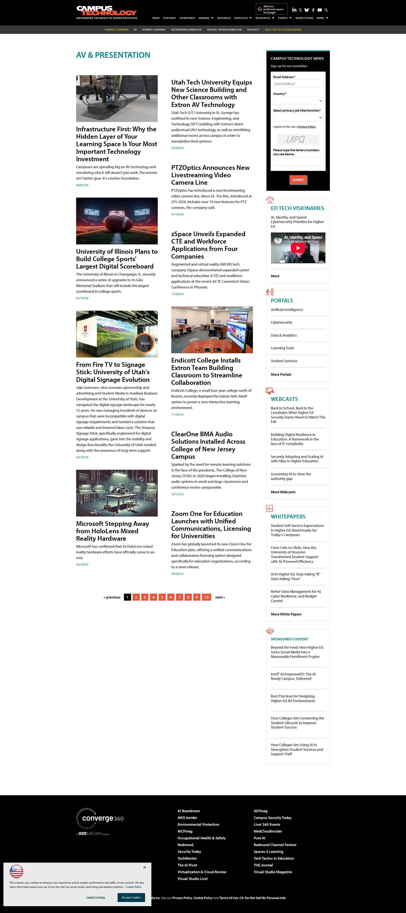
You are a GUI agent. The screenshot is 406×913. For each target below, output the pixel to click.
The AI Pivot (187, 865)
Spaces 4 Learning (268, 851)
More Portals (281, 374)
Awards (204, 17)
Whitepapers (288, 516)
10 (206, 597)
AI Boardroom (189, 810)
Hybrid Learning (154, 29)
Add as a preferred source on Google (273, 9)
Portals (282, 300)
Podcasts (241, 17)
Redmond (185, 844)
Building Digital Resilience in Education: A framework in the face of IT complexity (295, 439)
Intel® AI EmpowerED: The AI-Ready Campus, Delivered (294, 676)
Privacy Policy (307, 127)
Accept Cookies (131, 897)
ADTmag (260, 810)
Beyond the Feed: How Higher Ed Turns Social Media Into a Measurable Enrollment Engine (297, 652)
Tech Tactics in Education (274, 858)
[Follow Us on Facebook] (313, 10)
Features (169, 17)
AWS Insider (187, 817)
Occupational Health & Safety (202, 837)
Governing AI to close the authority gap (291, 476)
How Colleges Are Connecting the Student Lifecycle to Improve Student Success (297, 723)
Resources (263, 17)
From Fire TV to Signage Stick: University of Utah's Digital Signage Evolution (113, 371)
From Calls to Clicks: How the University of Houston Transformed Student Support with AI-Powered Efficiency (294, 554)
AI (135, 29)
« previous (112, 597)
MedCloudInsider (268, 831)
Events (283, 17)
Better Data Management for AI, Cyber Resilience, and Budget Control (296, 596)
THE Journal (263, 865)
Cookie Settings (95, 897)
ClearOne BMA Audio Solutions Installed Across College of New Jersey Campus (208, 444)
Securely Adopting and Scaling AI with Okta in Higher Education (297, 459)
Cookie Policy (203, 898)
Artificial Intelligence (287, 309)
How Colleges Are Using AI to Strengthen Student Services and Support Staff (297, 749)
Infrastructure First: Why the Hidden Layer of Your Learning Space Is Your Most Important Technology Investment (116, 144)
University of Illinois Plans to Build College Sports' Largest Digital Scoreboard (117, 258)
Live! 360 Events (267, 824)
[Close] (144, 867)
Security (253, 29)
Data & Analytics (284, 335)
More (320, 17)
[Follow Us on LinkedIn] (294, 9)
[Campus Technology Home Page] (106, 12)
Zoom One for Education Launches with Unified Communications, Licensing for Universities (211, 524)
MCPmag (185, 831)
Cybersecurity (281, 322)
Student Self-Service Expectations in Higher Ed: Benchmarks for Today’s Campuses (297, 530)
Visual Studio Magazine (273, 871)
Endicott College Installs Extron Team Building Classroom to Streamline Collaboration (206, 371)
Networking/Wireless (186, 29)
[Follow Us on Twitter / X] (300, 10)
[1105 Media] (101, 857)
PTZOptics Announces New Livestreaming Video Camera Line (210, 174)
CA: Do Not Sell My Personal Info (262, 898)
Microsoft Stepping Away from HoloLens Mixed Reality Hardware (112, 530)
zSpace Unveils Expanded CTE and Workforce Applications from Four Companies (208, 244)
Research (224, 17)
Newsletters (304, 17)
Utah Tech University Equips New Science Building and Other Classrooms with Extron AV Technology (211, 93)
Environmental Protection (198, 824)
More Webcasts (283, 491)
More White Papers (286, 614)
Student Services (284, 360)
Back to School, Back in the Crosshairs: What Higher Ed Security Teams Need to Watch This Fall (298, 415)
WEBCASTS (284, 398)
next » (220, 597)
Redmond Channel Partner (275, 844)
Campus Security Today (273, 817)
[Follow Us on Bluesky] (306, 10)
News (156, 17)
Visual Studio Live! (193, 878)
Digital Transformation (224, 29)
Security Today (189, 851)
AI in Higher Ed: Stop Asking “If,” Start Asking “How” (295, 576)
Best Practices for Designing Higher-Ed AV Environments (293, 698)
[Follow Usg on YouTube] (320, 10)
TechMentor (187, 858)
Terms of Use (228, 898)
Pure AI (259, 837)
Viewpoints (187, 17)
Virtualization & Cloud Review (202, 871)
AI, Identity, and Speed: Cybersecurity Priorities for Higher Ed (297, 222)
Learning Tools (282, 347)
